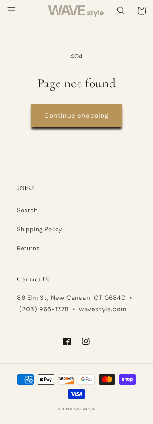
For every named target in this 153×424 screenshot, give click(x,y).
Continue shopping (76, 115)
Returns (28, 248)
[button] (11, 10)
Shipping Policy (39, 229)
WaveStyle (84, 409)
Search (27, 210)
